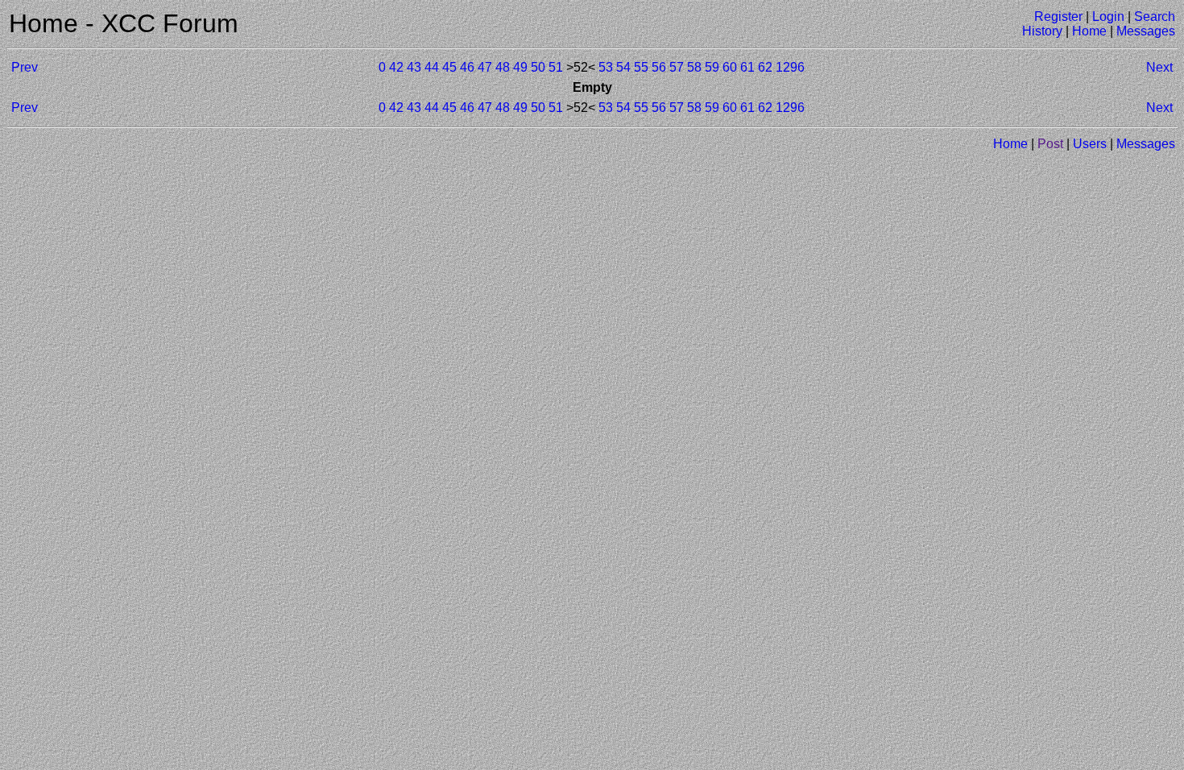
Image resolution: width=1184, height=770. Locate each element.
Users (1090, 144)
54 (623, 67)
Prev (24, 67)
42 (396, 67)
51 (556, 67)
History (1042, 31)
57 (676, 67)
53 (605, 67)
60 (729, 67)
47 (485, 67)
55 (641, 67)
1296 (790, 67)
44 (431, 67)
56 (659, 67)
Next (1159, 67)
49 (520, 67)
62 (765, 67)
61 (747, 67)
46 (467, 67)
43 (414, 67)
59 (712, 67)
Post (1050, 144)
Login (1108, 16)
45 (449, 67)
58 (694, 67)
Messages (1145, 31)
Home (1089, 31)
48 (502, 67)
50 (538, 67)
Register (1058, 16)
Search (1154, 16)
